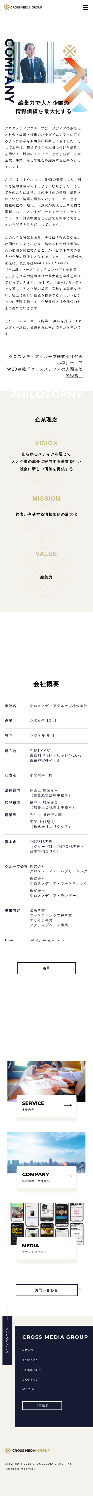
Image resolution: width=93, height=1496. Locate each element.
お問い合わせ (46, 1290)
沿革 (46, 968)
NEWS (27, 1350)
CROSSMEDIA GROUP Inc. (52, 1463)
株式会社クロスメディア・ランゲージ (55, 893)
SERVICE (30, 1360)
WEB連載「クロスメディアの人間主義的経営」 (45, 372)
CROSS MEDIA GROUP (55, 1337)
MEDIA (28, 1389)
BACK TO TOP (7, 1341)
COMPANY (31, 1370)
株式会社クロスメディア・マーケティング (59, 881)
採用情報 (42, 1406)
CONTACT (31, 1379)
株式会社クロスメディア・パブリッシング (59, 868)
